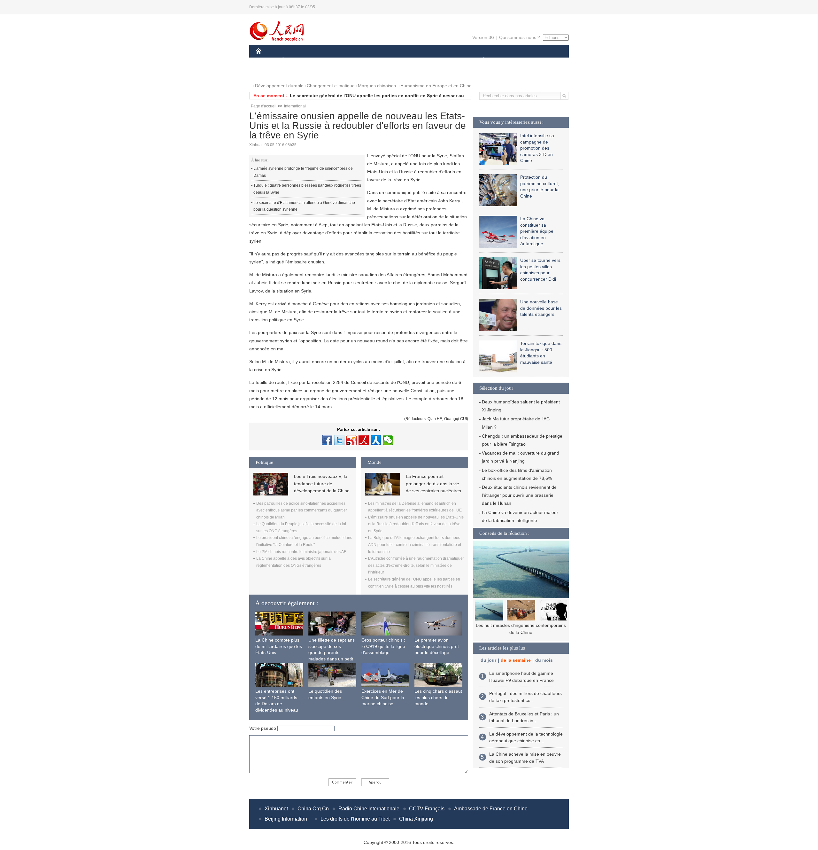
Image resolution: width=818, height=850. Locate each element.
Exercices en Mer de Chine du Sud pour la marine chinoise (382, 697)
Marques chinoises (377, 85)
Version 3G (483, 37)
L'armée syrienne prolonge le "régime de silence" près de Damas (303, 172)
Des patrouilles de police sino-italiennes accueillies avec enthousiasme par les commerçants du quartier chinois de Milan (301, 510)
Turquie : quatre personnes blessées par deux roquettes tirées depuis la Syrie (307, 189)
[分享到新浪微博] (351, 440)
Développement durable (279, 85)
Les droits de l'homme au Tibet (355, 819)
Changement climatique (331, 85)
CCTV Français (426, 808)
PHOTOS (269, 73)
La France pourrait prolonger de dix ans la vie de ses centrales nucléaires (433, 483)
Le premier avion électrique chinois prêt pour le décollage (436, 646)
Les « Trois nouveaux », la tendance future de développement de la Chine (322, 483)
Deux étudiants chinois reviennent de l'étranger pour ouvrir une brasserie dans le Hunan (519, 495)
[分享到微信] (388, 440)
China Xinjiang (416, 819)
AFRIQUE (352, 60)
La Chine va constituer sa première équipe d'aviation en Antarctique (536, 231)
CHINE (267, 60)
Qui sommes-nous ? (519, 37)
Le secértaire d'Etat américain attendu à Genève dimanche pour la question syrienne (304, 206)
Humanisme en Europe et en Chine (436, 85)
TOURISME (534, 60)
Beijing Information (286, 819)
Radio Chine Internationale (368, 808)
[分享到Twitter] (339, 440)
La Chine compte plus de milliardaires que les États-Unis (278, 646)
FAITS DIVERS (445, 60)
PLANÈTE (480, 60)
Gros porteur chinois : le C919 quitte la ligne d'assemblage (383, 646)
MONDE (324, 60)
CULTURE (410, 60)
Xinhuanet (276, 808)
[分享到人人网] (376, 440)
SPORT (506, 60)
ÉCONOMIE (295, 60)
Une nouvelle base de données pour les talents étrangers (541, 308)
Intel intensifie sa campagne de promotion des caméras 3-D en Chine (537, 148)
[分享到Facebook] (327, 440)
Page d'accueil (263, 106)
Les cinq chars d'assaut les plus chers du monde (438, 697)
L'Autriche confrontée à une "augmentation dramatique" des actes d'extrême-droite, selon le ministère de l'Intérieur (416, 565)
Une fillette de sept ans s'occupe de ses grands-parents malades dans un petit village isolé (331, 652)
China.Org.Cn (313, 808)
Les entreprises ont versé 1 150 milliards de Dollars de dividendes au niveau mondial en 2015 (276, 704)
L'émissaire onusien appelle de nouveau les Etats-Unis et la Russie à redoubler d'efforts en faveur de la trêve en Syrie (416, 524)
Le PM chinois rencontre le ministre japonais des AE (301, 552)
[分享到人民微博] (364, 440)
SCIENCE (380, 60)
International (295, 106)
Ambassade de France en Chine (491, 808)
